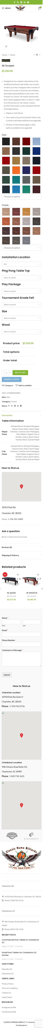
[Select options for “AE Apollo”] (18, 579)
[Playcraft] (31, 836)
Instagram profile (9, 1007)
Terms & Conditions (10, 988)
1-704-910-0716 (17, 706)
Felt (4, 134)
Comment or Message (12, 650)
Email (5, 630)
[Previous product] (34, 54)
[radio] (6, 141)
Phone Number (8, 640)
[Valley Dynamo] (12, 836)
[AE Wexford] (31, 580)
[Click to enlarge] (6, 46)
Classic (12, 55)
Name (5, 618)
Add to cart (20, 372)
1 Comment (18, 946)
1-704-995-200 (14, 519)
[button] (21, 486)
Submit (7, 675)
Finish (5, 205)
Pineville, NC (7, 969)
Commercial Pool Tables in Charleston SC (20, 941)
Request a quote (11, 379)
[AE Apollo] (11, 580)
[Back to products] (36, 54)
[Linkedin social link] (24, 2)
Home (4, 55)
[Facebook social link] (14, 2)
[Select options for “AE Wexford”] (38, 579)
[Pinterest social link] (21, 2)
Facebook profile (9, 1012)
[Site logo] (20, 8)
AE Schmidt (11, 596)
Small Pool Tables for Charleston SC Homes (19, 954)
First (3, 626)
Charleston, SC (8, 973)
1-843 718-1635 (16, 776)
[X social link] (17, 2)
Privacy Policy (7, 984)
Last (24, 626)
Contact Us (6, 993)
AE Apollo (11, 592)
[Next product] (39, 54)
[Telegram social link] (28, 2)
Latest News (7, 997)
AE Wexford (31, 592)
